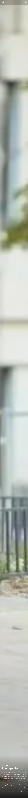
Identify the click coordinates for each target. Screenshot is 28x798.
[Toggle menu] (25, 2)
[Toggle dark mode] (23, 2)
